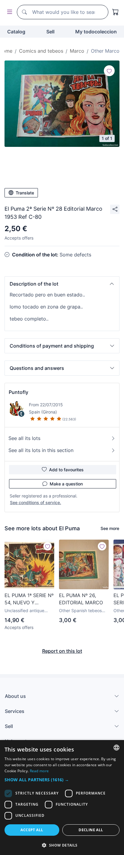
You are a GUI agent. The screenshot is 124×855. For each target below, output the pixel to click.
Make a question (66, 483)
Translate (25, 192)
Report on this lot (62, 651)
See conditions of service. (35, 502)
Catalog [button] (16, 32)
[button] (62, 283)
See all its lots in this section (40, 450)
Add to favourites (66, 469)
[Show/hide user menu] (8, 12)
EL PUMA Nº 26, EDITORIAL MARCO (81, 599)
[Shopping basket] (115, 12)
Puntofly (18, 392)
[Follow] (109, 70)
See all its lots (24, 438)
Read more (39, 770)
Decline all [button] (91, 829)
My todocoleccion (96, 32)
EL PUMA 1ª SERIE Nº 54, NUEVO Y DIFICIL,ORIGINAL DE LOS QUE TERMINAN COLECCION (29, 599)
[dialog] (62, 797)
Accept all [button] (31, 829)
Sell (50, 32)
